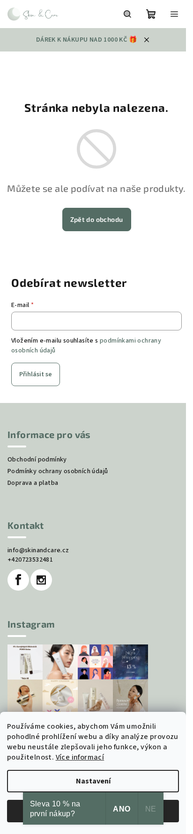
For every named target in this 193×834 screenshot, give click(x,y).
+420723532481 (30, 559)
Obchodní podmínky (37, 459)
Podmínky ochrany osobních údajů (57, 471)
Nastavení (93, 781)
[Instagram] (41, 580)
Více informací (80, 757)
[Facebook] (18, 580)
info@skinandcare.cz (38, 550)
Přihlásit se (35, 374)
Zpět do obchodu (96, 219)
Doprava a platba (32, 483)
